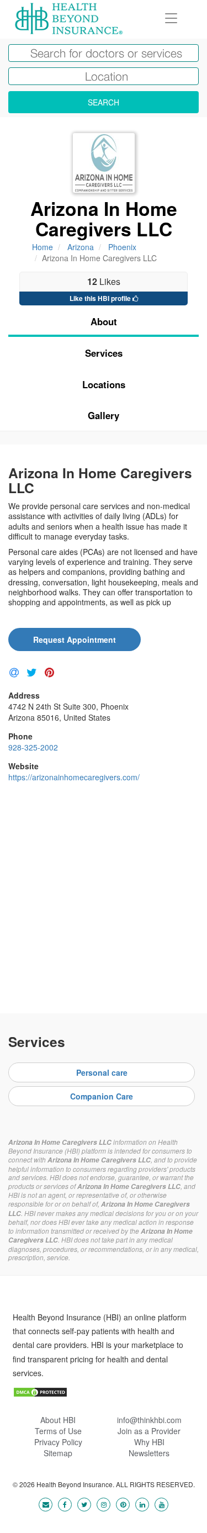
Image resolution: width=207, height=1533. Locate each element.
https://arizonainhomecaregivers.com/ (74, 777)
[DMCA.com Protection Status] (40, 1391)
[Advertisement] (103, 893)
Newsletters (149, 1452)
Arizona (80, 246)
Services (104, 353)
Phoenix (122, 246)
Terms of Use (58, 1430)
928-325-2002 (33, 747)
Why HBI (149, 1441)
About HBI (58, 1419)
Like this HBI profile (101, 298)
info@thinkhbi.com (149, 1419)
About (104, 321)
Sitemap (58, 1452)
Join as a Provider (149, 1430)
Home (42, 246)
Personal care (102, 1072)
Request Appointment (74, 639)
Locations (103, 384)
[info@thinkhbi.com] (45, 1503)
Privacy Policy (58, 1441)
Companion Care (101, 1096)
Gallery (103, 415)
